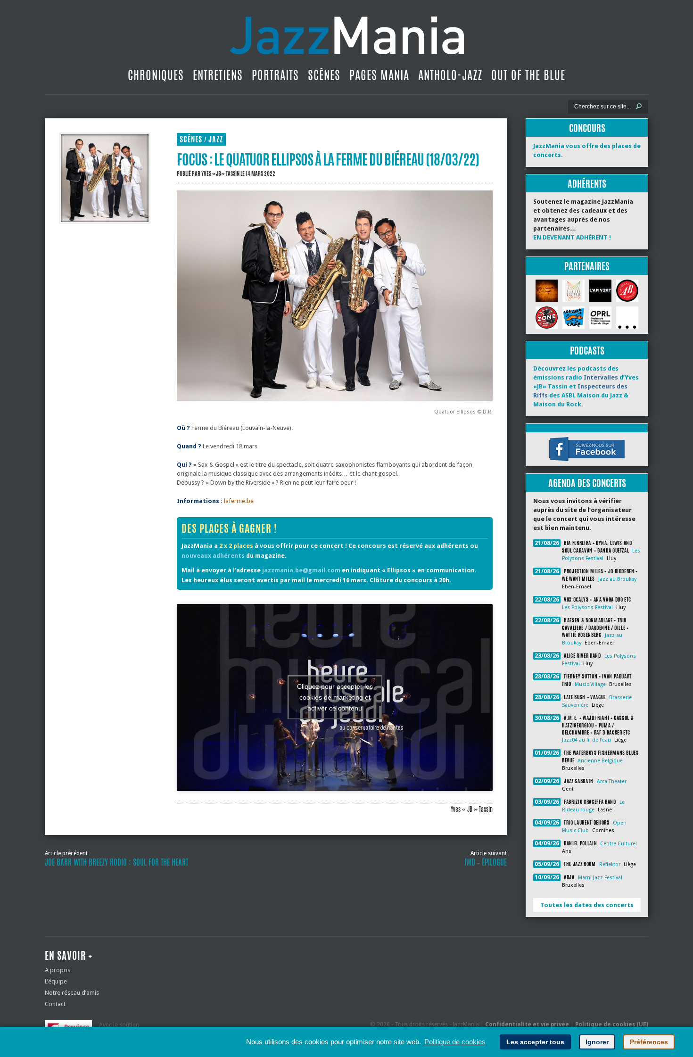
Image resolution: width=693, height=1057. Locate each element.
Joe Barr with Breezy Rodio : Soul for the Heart (116, 862)
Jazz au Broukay (617, 579)
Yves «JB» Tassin (220, 173)
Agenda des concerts (587, 483)
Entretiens (218, 74)
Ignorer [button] (597, 1042)
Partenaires (587, 266)
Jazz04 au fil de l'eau (586, 740)
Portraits (275, 74)
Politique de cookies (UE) (611, 1024)
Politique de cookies (455, 1042)
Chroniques (156, 74)
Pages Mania (379, 74)
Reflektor (609, 864)
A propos (57, 970)
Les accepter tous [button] (535, 1042)
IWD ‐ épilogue (485, 862)
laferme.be (239, 500)
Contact (55, 1003)
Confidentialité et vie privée (527, 1024)
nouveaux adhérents (213, 555)
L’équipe (56, 981)
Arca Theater (612, 781)
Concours (587, 128)
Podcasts (587, 350)
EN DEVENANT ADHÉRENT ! (572, 237)
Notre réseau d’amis (72, 992)
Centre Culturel (618, 844)
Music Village (590, 684)
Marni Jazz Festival (600, 878)
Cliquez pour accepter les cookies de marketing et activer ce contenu (335, 697)
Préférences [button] (649, 1042)
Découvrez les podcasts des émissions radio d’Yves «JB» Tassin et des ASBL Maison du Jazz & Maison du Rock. (586, 386)
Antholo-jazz (450, 74)
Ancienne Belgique (600, 761)
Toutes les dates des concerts (587, 904)
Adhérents (587, 183)
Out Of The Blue (528, 74)
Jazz (215, 139)
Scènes (324, 74)
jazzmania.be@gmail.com (301, 570)
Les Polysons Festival (587, 607)
